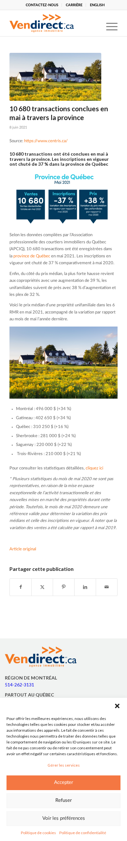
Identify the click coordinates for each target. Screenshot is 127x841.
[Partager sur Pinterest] (63, 587)
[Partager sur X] (42, 587)
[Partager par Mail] (106, 587)
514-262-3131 (19, 684)
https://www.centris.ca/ (46, 141)
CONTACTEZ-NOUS (42, 5)
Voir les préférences (63, 818)
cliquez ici (94, 468)
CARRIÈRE (74, 5)
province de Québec (31, 256)
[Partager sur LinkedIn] (85, 587)
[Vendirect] (52, 23)
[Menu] (109, 23)
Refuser (63, 800)
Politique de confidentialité (82, 832)
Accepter (63, 782)
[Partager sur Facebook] (20, 587)
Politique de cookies (38, 832)
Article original (22, 549)
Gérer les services (64, 765)
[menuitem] (42, 5)
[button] (117, 706)
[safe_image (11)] (55, 77)
